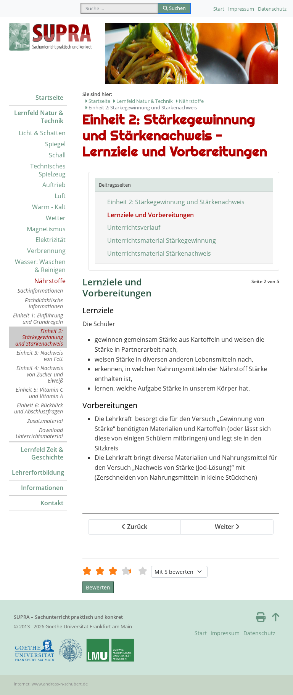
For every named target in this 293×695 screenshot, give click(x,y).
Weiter (225, 526)
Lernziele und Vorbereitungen (150, 215)
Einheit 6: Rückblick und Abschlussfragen (38, 408)
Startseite (49, 97)
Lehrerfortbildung (38, 472)
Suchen (177, 8)
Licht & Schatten (42, 133)
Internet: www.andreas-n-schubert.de (51, 684)
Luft (60, 196)
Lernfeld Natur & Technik (38, 117)
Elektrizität (50, 239)
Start (218, 8)
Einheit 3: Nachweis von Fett (39, 355)
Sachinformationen (40, 290)
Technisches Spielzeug (48, 170)
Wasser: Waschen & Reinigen (40, 266)
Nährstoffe (50, 281)
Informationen (42, 488)
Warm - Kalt (49, 207)
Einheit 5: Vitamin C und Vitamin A (39, 392)
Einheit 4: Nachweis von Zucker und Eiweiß (39, 374)
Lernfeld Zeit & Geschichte (42, 453)
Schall (57, 155)
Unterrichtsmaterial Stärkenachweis (159, 253)
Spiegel (55, 144)
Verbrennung (46, 251)
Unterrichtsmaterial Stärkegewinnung (161, 240)
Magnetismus (46, 229)
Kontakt (51, 503)
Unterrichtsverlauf (133, 227)
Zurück (136, 526)
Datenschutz (272, 8)
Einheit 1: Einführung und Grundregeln (38, 318)
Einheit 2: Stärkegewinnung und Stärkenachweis (39, 337)
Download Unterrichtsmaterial (39, 433)
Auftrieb (54, 185)
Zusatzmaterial (45, 420)
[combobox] (119, 8)
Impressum (241, 8)
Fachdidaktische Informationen (44, 303)
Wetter (56, 218)
